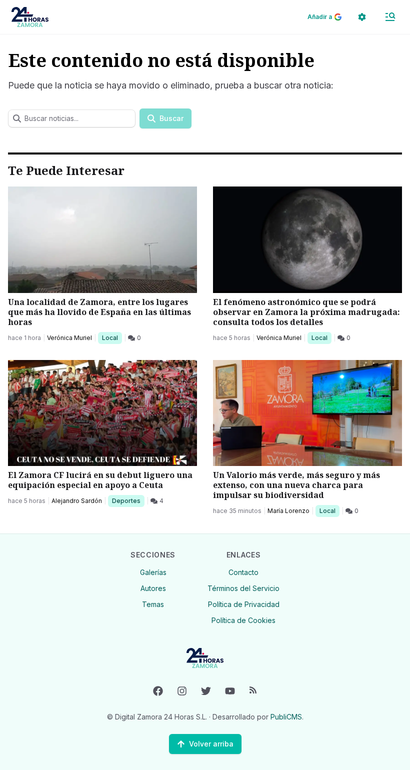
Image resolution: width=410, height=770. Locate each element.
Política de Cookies (244, 620)
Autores (153, 588)
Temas (153, 604)
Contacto (243, 572)
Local (112, 338)
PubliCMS (286, 716)
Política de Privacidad (244, 604)
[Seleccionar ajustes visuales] (362, 17)
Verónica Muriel (69, 338)
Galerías (153, 572)
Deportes (127, 500)
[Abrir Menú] (390, 17)
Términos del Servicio (244, 588)
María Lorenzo (289, 510)
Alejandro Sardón (77, 500)
